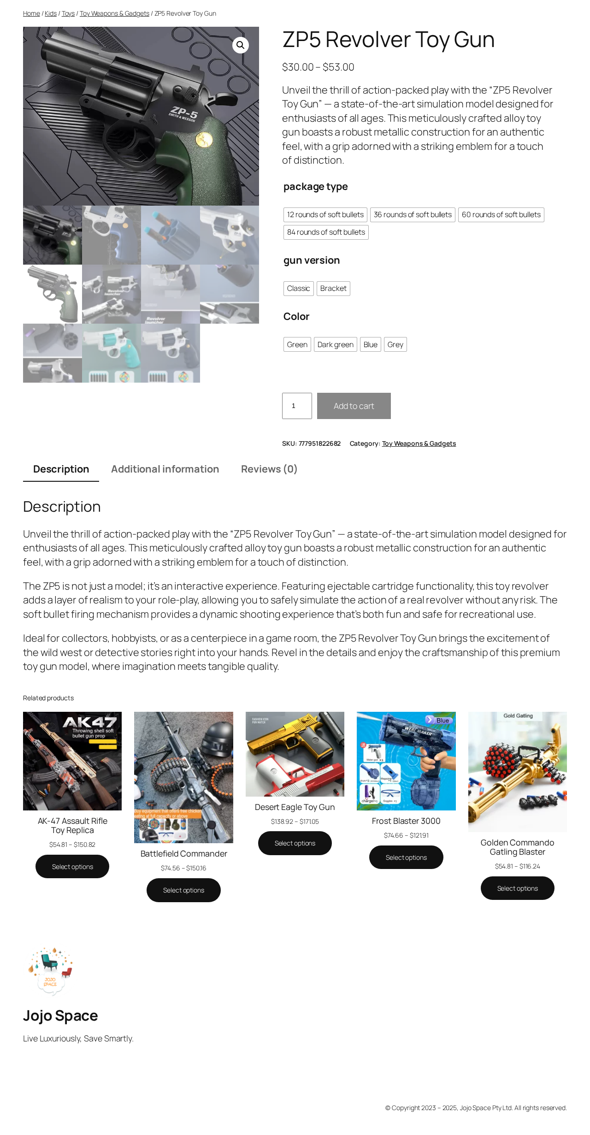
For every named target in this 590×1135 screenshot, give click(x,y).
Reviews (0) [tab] (269, 469)
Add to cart (354, 405)
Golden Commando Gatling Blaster (518, 847)
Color (296, 316)
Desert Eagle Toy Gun (295, 806)
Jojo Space (60, 1015)
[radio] (325, 215)
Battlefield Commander (184, 853)
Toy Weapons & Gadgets (114, 13)
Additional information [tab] (165, 469)
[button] (240, 45)
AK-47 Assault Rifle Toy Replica (72, 825)
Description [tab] (61, 469)
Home (31, 13)
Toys (68, 13)
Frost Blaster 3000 (406, 820)
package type (315, 186)
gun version (311, 260)
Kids (51, 13)
